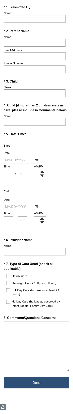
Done (37, 382)
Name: (8, 13)
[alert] (36, 180)
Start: (7, 145)
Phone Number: (14, 63)
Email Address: (13, 50)
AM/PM (38, 166)
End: (7, 191)
